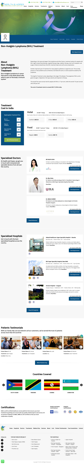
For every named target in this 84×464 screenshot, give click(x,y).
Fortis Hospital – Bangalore (57, 446)
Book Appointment (77, 52)
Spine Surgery (35, 448)
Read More (69, 163)
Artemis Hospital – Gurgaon (53, 286)
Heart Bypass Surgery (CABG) (18, 441)
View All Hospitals (33, 310)
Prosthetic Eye (15, 448)
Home (25, 6)
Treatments (44, 6)
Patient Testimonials (61, 428)
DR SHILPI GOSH (50, 159)
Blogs (81, 6)
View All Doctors (33, 220)
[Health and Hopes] (12, 5)
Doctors (37, 6)
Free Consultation (73, 6)
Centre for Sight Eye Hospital (55, 440)
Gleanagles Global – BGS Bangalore (71, 454)
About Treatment (54, 39)
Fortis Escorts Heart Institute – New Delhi (70, 451)
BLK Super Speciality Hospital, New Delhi (57, 261)
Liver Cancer (14, 446)
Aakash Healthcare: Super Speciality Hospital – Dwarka (61, 237)
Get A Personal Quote (12, 140)
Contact (81, 428)
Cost (67, 6)
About (63, 6)
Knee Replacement (36, 444)
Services (58, 6)
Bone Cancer (14, 439)
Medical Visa (50, 6)
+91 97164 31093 (34, 2)
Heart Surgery (35, 441)
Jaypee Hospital (69, 439)
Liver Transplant (35, 446)
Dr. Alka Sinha (49, 178)
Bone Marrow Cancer (36, 439)
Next (81, 336)
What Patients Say (42, 363)
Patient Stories (80, 39)
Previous (78, 336)
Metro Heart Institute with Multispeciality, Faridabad (72, 447)
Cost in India (61, 39)
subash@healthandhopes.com (61, 2)
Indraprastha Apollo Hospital (55, 454)
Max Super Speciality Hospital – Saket (55, 451)
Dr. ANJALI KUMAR (51, 199)
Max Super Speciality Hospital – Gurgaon (70, 443)
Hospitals (30, 6)
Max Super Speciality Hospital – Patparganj (56, 443)
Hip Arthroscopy (15, 444)
